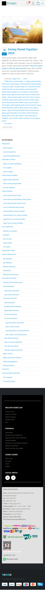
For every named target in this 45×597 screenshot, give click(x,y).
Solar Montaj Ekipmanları (11, 156)
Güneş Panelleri (7, 191)
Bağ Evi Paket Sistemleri (11, 180)
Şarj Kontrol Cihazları (9, 278)
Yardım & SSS (9, 411)
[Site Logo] (12, 3)
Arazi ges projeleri (8, 86)
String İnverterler (8, 365)
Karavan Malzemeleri (9, 254)
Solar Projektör (8, 172)
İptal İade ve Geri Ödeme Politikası (16, 443)
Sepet (7, 464)
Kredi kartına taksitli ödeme (20, 110)
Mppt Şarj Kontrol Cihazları (12, 358)
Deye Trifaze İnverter (13, 327)
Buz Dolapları (7, 259)
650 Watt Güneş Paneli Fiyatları (30, 84)
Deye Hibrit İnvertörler (12, 291)
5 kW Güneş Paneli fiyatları (11, 84)
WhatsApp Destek (12, 559)
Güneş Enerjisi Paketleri (10, 175)
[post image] (22, 30)
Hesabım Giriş (10, 419)
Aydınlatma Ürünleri (8, 159)
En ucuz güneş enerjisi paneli (28, 92)
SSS (6, 422)
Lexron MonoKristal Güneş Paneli (14, 203)
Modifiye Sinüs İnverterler (13, 307)
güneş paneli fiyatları (17, 102)
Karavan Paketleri (9, 187)
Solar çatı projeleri (17, 115)
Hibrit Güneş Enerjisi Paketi (12, 184)
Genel (25, 79)
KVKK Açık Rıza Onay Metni (14, 448)
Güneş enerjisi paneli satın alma (18, 97)
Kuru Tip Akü (7, 239)
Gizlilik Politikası (10, 440)
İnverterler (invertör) (10, 298)
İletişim (7, 466)
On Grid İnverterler (10, 318)
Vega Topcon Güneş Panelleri (13, 223)
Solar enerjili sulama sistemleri (19, 118)
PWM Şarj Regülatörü (10, 362)
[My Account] (33, 3)
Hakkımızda (9, 432)
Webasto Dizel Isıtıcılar (10, 275)
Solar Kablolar (8, 148)
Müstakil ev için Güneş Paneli (20, 113)
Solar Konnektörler (9, 152)
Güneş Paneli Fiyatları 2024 (23, 51)
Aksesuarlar (6, 144)
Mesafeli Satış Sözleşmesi (13, 435)
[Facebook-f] (13, 477)
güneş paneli (13, 100)
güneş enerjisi (6, 94)
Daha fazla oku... (8, 127)
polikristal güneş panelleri (17, 68)
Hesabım (8, 461)
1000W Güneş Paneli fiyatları (13, 81)
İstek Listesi (9, 458)
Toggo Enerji (16, 79)
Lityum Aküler (7, 243)
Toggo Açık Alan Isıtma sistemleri (15, 438)
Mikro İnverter (8, 354)
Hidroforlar (7, 271)
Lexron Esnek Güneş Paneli (12, 195)
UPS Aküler (6, 247)
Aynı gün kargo (20, 86)
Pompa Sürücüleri (9, 381)
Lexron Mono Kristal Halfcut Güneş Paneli (17, 199)
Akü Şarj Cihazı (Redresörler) (12, 282)
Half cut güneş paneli (21, 108)
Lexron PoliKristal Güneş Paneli (13, 207)
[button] (4, 3)
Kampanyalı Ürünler (8, 250)
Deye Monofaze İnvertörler (15, 323)
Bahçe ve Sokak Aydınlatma (12, 164)
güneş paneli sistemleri (29, 105)
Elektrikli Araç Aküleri (10, 231)
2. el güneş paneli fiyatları (32, 81)
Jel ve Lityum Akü (7, 227)
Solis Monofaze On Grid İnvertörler (17, 331)
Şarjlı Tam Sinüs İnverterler (13, 342)
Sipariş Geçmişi (10, 417)
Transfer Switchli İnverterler (13, 350)
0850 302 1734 (11, 501)
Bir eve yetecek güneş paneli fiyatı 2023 (23, 89)
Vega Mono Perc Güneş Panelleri (14, 219)
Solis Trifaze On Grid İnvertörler (16, 335)
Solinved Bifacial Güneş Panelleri (14, 211)
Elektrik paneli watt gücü (10, 92)
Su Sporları (5, 369)
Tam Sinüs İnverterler (11, 346)
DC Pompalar (7, 377)
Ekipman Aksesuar (9, 267)
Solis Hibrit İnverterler (11, 295)
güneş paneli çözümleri (26, 100)
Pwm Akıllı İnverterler (11, 338)
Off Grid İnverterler (10, 314)
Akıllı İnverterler (9, 303)
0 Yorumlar (8, 123)
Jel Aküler (6, 235)
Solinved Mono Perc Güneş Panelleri (15, 215)
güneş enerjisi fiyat (18, 94)
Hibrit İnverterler (8, 286)
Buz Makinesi (7, 263)
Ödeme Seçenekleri (11, 445)
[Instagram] (7, 477)
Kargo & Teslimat (10, 414)
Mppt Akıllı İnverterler (11, 310)
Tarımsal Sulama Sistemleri (11, 373)
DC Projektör (7, 168)
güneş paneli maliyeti (13, 105)
